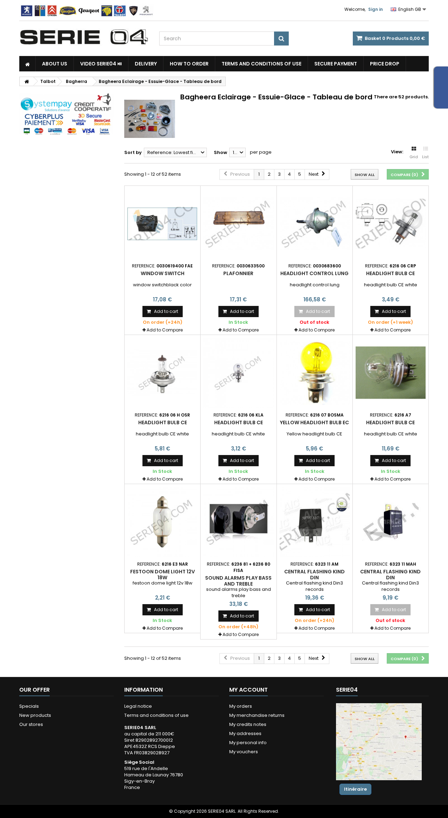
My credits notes (247, 724)
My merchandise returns (257, 715)
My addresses (245, 733)
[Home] (27, 63)
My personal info (248, 742)
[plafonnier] (238, 224)
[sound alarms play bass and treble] (238, 522)
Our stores (31, 724)
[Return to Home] (26, 81)
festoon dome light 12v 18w (162, 574)
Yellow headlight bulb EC (314, 422)
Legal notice (138, 706)
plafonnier (238, 273)
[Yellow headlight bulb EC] (315, 373)
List (425, 157)
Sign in (375, 9)
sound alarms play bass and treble (238, 580)
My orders (240, 706)
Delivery (146, 63)
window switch (162, 273)
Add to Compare (165, 330)
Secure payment (335, 63)
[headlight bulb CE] (391, 224)
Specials (29, 706)
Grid (414, 157)
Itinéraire (355, 789)
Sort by (133, 152)
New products (35, 715)
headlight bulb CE (390, 273)
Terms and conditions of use (261, 63)
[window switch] (162, 224)
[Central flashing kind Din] (315, 522)
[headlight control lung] (315, 224)
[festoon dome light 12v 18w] (162, 522)
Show (220, 152)
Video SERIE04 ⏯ (101, 63)
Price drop (384, 63)
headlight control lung (314, 273)
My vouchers (243, 751)
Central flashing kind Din (314, 574)
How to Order (189, 63)
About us (54, 63)
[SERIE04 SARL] (84, 37)
